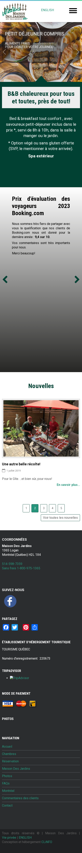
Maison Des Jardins (16, 768)
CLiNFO (46, 842)
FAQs (6, 783)
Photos (7, 776)
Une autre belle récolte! (21, 464)
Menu (73, 10)
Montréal (8, 790)
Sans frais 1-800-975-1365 (21, 568)
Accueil (7, 746)
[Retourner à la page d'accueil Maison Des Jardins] (15, 11)
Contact (7, 805)
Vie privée (9, 837)
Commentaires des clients (20, 798)
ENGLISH (47, 10)
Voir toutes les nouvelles (60, 518)
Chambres (9, 754)
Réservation (10, 761)
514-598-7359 (12, 564)
